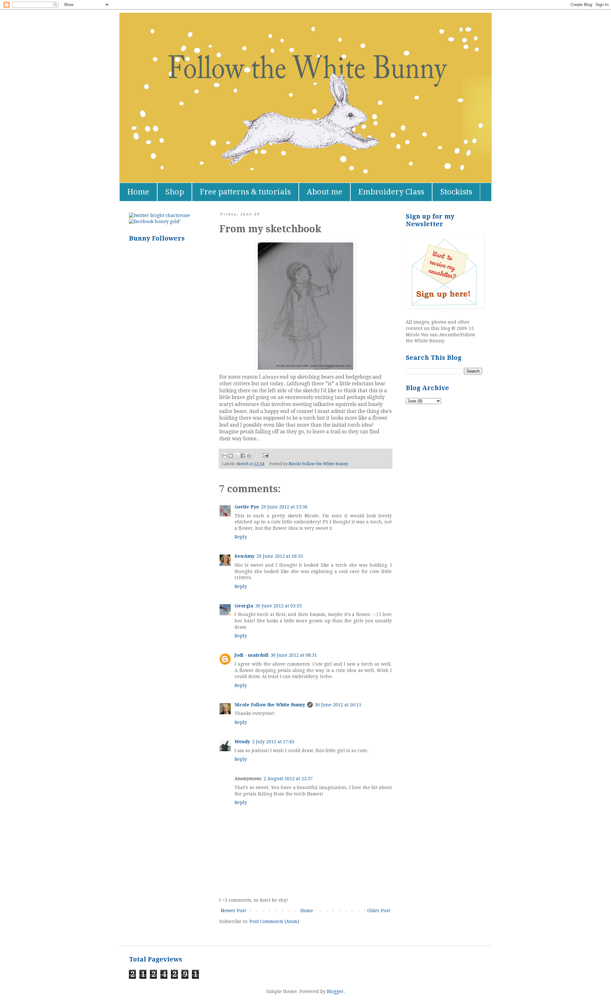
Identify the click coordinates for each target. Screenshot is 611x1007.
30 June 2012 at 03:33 (278, 605)
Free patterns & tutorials (245, 191)
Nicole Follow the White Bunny (270, 704)
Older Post (378, 910)
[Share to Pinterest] (249, 455)
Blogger (335, 991)
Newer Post (233, 910)
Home (138, 191)
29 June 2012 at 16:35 (279, 556)
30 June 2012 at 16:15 (338, 704)
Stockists (456, 191)
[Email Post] (265, 455)
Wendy (242, 741)
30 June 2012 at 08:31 (293, 655)
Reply (241, 536)
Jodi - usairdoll (252, 655)
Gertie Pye (247, 506)
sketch (242, 463)
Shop (174, 191)
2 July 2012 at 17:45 (273, 741)
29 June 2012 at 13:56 (284, 506)
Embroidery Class (391, 191)
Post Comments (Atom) (274, 921)
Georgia (244, 605)
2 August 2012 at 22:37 (288, 778)
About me (324, 191)
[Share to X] (237, 455)
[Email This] (224, 455)
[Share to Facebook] (243, 455)
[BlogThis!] (231, 455)
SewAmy (245, 556)
